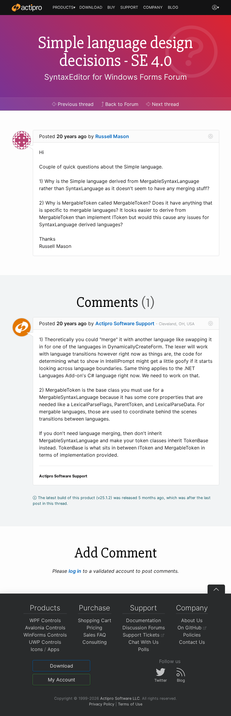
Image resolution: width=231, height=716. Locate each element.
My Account (61, 680)
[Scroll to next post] (210, 136)
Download (61, 666)
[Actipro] (27, 8)
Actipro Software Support (124, 323)
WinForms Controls (45, 635)
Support (143, 607)
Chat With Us (143, 642)
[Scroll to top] (216, 589)
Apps (53, 649)
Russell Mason (112, 136)
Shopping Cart (94, 620)
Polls (143, 649)
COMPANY (153, 7)
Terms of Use (130, 704)
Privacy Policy (101, 704)
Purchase (94, 607)
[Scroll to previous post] (210, 323)
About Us (191, 620)
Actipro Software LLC (120, 698)
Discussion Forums (143, 628)
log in (75, 571)
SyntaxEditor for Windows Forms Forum (115, 77)
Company (192, 607)
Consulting (94, 642)
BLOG (173, 7)
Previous (75, 104)
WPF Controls (45, 620)
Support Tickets (142, 635)
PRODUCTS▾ (64, 7)
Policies (192, 635)
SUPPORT (129, 7)
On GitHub (190, 628)
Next (164, 104)
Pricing (94, 628)
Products (45, 607)
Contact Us (192, 642)
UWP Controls (45, 642)
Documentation (143, 620)
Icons (37, 649)
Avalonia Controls (45, 628)
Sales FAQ (94, 635)
